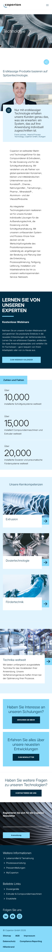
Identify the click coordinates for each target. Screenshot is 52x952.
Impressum (29, 935)
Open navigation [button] (47, 5)
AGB (17, 935)
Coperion (12, 5)
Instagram (19, 916)
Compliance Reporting (31, 941)
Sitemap (7, 935)
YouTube (12, 916)
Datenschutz (9, 941)
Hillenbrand (8, 947)
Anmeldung (16, 835)
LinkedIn (5, 916)
